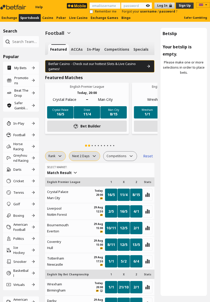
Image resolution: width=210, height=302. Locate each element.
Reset (148, 156)
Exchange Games (104, 18)
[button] (86, 145)
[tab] (58, 49)
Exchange (9, 18)
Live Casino (78, 18)
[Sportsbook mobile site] (77, 5)
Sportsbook (29, 18)
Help (39, 7)
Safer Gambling (195, 17)
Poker (61, 18)
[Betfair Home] (13, 7)
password (167, 11)
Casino (47, 18)
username (149, 11)
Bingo (126, 18)
